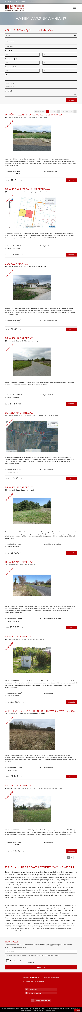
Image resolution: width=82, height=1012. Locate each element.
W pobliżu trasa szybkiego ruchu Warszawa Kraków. (40, 711)
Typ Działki (8, 91)
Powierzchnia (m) (11, 59)
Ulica (6, 75)
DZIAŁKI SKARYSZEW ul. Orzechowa (27, 189)
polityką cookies (50, 1010)
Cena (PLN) (8, 51)
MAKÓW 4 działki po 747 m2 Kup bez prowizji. (34, 114)
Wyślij (42, 967)
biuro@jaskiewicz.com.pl (42, 1001)
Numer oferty (9, 83)
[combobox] (41, 47)
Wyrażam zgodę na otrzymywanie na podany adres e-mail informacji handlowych (32, 956)
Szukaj (71, 100)
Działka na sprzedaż (19, 338)
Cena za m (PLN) (10, 67)
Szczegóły (71, 180)
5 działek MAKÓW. (16, 263)
